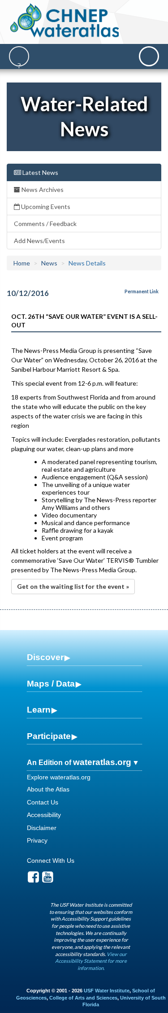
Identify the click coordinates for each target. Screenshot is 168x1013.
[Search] (19, 56)
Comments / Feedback (45, 223)
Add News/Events (39, 240)
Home (21, 263)
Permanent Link (142, 291)
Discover (45, 657)
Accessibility (44, 814)
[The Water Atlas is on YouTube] (47, 879)
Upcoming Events (45, 206)
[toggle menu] (149, 56)
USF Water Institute (106, 990)
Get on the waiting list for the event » (73, 586)
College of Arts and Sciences (83, 997)
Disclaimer (41, 827)
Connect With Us (50, 860)
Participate (49, 736)
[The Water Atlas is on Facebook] (33, 879)
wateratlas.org (102, 762)
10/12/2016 (28, 293)
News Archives (42, 189)
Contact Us (42, 802)
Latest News (39, 172)
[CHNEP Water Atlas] (64, 20)
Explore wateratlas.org (58, 777)
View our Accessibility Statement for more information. (91, 961)
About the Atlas (48, 789)
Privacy (37, 840)
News (49, 263)
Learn (39, 709)
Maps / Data (51, 683)
